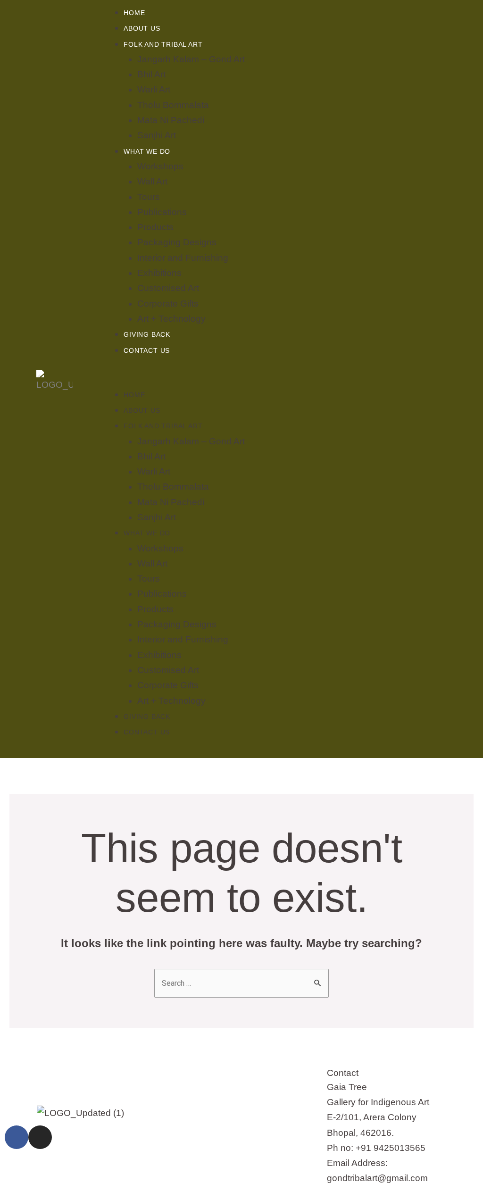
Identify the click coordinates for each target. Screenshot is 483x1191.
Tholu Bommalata (173, 105)
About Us (142, 28)
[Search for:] (241, 983)
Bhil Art (151, 74)
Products (155, 227)
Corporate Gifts (168, 303)
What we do (147, 151)
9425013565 (399, 1148)
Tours (148, 197)
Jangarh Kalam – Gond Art (191, 59)
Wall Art (152, 181)
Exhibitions (159, 273)
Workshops (160, 166)
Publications (162, 212)
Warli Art (153, 89)
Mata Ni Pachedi (170, 120)
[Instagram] (40, 1137)
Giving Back (147, 334)
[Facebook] (16, 1137)
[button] (296, 378)
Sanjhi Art (156, 135)
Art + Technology (171, 319)
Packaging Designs (177, 242)
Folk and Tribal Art (163, 44)
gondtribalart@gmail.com (377, 1178)
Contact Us (147, 350)
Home (134, 13)
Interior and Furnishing (182, 258)
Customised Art (168, 288)
